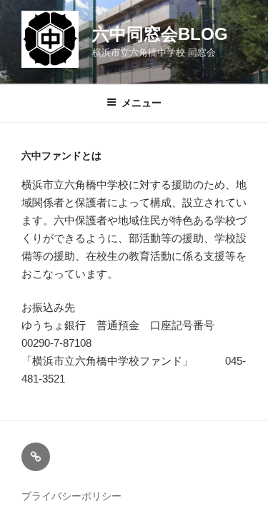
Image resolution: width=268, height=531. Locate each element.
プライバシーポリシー (71, 496)
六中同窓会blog (160, 34)
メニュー (141, 102)
